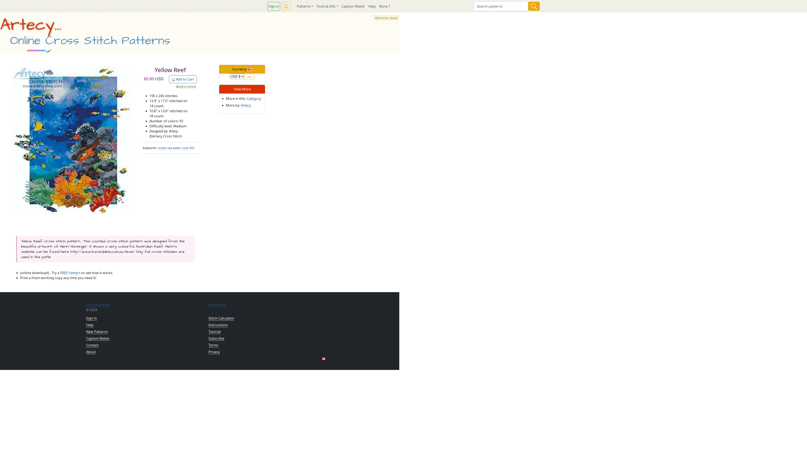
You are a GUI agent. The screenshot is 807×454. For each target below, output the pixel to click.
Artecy (246, 105)
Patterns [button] (304, 6)
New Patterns (97, 331)
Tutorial (214, 331)
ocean (162, 148)
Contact (92, 345)
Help (372, 6)
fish (192, 148)
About (91, 352)
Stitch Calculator (221, 318)
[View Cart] (286, 6)
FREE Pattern (70, 273)
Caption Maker (353, 6)
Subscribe (216, 338)
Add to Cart (184, 79)
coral (185, 148)
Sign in (273, 6)
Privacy (214, 352)
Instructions (218, 325)
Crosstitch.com (98, 304)
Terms (213, 345)
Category (254, 98)
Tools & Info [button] (326, 6)
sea (169, 148)
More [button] (383, 6)
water (177, 148)
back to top (217, 304)
